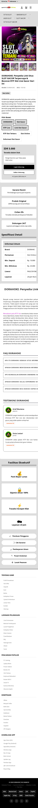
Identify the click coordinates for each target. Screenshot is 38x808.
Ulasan (5, 646)
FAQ (5, 639)
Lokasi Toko (7, 603)
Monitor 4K (7, 670)
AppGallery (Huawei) (9, 746)
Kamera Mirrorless (9, 686)
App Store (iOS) (8, 740)
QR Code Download (9, 766)
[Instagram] (16, 801)
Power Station (8, 667)
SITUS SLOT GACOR (10, 22)
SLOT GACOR (20, 18)
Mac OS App (7, 753)
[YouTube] (27, 801)
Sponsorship (7, 710)
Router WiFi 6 (7, 679)
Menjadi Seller (8, 703)
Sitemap (6, 609)
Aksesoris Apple (8, 689)
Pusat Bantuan (8, 636)
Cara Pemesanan (8, 620)
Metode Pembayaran (10, 623)
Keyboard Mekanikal (10, 676)
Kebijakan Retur (8, 630)
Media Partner (8, 716)
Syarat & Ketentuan (9, 599)
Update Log (7, 759)
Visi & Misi (6, 583)
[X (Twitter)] (22, 801)
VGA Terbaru (7, 673)
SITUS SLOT (8, 15)
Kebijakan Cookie (31, 785)
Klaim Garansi (7, 633)
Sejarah (6, 587)
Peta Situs (19, 787)
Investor (6, 722)
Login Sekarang (19, 167)
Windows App (7, 750)
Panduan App (7, 762)
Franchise (6, 719)
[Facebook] (11, 801)
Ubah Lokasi (8, 160)
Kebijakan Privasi (8, 596)
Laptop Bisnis (7, 663)
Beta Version (7, 756)
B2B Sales (6, 707)
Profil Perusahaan (9, 580)
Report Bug (7, 769)
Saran (5, 649)
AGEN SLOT (8, 18)
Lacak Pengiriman (9, 627)
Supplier (6, 726)
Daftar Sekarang (19, 172)
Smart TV (6, 682)
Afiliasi (5, 700)
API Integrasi (7, 729)
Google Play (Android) (10, 743)
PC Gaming (7, 660)
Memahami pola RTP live (12, 313)
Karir (5, 590)
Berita (5, 593)
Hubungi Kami (8, 643)
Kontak (6, 606)
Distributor (6, 713)
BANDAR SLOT (22, 15)
